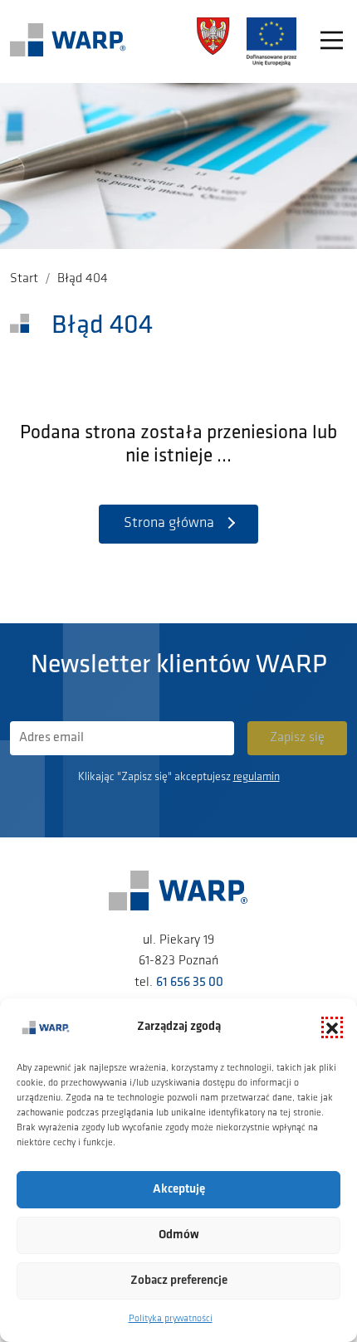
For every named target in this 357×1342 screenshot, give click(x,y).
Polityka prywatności (171, 1319)
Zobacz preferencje (178, 1281)
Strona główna (169, 523)
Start (24, 278)
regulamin (256, 777)
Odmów (179, 1235)
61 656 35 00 (189, 982)
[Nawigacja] (331, 42)
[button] (332, 1027)
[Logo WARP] (68, 41)
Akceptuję (179, 1189)
